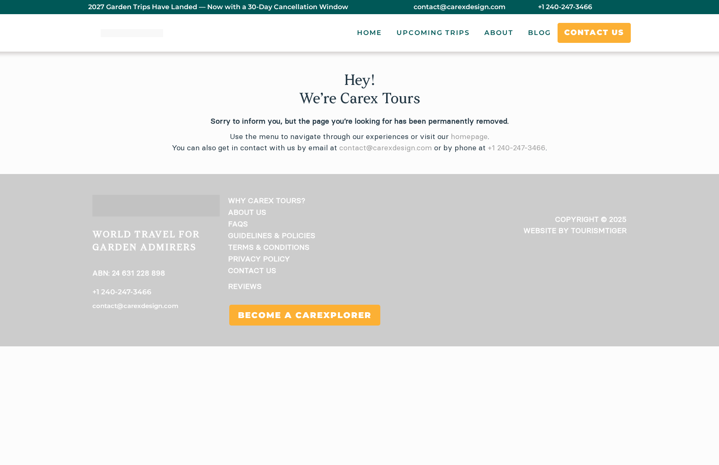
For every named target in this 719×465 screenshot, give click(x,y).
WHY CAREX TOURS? (266, 200)
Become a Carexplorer (305, 315)
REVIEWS (245, 286)
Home (369, 33)
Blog (539, 33)
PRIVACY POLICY (259, 259)
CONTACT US (252, 270)
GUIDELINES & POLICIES (271, 235)
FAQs (238, 224)
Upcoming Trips (433, 33)
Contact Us (594, 32)
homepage (469, 136)
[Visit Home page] (132, 32)
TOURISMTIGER (599, 230)
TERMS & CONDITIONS (269, 247)
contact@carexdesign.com (460, 7)
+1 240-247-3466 (565, 7)
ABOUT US (247, 212)
